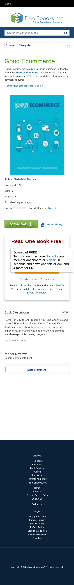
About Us (37, 491)
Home (37, 488)
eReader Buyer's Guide (37, 495)
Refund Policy (37, 527)
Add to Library (53, 224)
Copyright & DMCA (37, 516)
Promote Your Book (37, 479)
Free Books (37, 461)
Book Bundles (37, 468)
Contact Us (37, 499)
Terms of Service (37, 520)
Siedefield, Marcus (27, 72)
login (50, 256)
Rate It (52, 208)
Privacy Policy (37, 523)
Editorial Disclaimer (37, 534)
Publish (37, 472)
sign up (51, 260)
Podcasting (37, 475)
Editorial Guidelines (37, 531)
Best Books (37, 464)
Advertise (37, 538)
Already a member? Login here (37, 279)
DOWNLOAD (19, 224)
